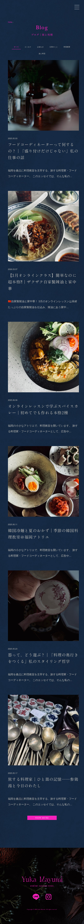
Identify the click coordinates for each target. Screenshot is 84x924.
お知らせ (40, 47)
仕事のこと (54, 47)
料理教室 (67, 47)
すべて (16, 47)
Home (10, 22)
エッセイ (28, 47)
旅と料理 (42, 53)
